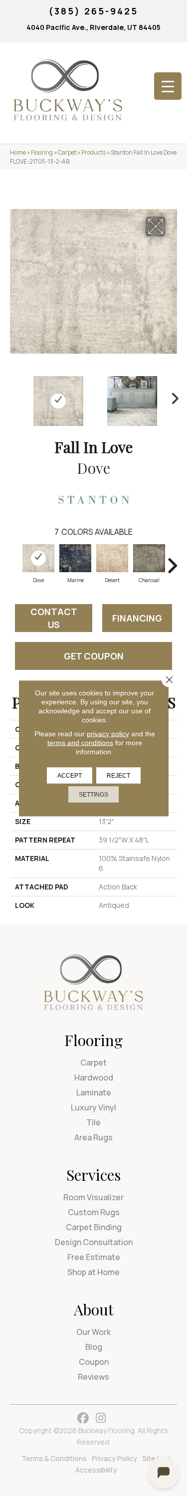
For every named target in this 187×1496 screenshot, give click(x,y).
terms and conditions (80, 742)
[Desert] (112, 558)
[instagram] (101, 1418)
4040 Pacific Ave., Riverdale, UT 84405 (93, 27)
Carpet (67, 152)
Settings (93, 794)
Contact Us (53, 618)
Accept (69, 775)
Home (18, 152)
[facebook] (83, 1418)
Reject (118, 775)
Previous (15, 396)
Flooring (42, 152)
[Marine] (75, 558)
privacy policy (108, 733)
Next (172, 396)
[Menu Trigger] (168, 86)
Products (93, 152)
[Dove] (38, 558)
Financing (137, 618)
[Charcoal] (149, 558)
